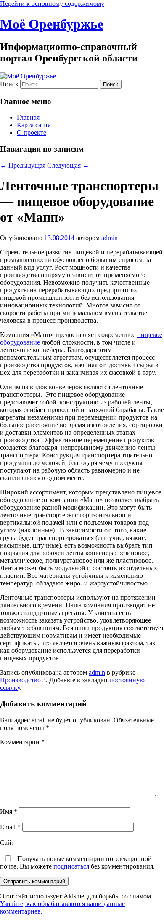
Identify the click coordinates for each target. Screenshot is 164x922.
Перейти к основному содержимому (52, 3)
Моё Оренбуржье (51, 24)
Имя (8, 811)
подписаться (71, 866)
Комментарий (22, 742)
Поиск (9, 84)
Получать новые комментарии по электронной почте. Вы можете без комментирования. (77, 862)
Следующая (68, 165)
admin (109, 237)
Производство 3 (23, 680)
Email (10, 827)
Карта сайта (34, 124)
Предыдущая (22, 165)
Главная (28, 117)
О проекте (31, 132)
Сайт (7, 842)
